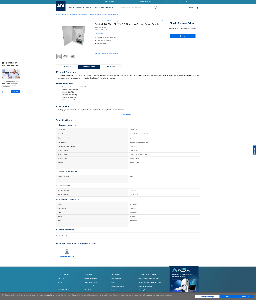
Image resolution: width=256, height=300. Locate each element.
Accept (228, 297)
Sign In (191, 15)
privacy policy (48, 295)
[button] (254, 150)
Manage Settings (207, 297)
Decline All (246, 297)
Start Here (191, 21)
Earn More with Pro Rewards (128, 2)
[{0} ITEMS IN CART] (198, 7)
